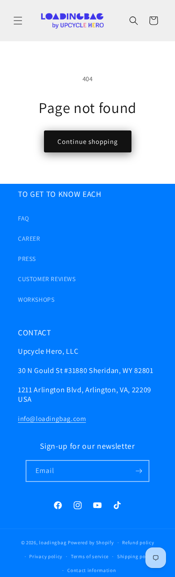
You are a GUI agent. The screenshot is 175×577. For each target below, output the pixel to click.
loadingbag (52, 542)
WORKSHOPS (36, 299)
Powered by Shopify (91, 542)
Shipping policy (135, 556)
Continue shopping (87, 141)
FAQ (23, 218)
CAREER (29, 238)
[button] (18, 20)
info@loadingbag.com (52, 418)
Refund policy (138, 542)
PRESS (27, 259)
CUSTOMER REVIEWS (47, 279)
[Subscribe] (139, 471)
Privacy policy (45, 556)
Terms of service (90, 556)
